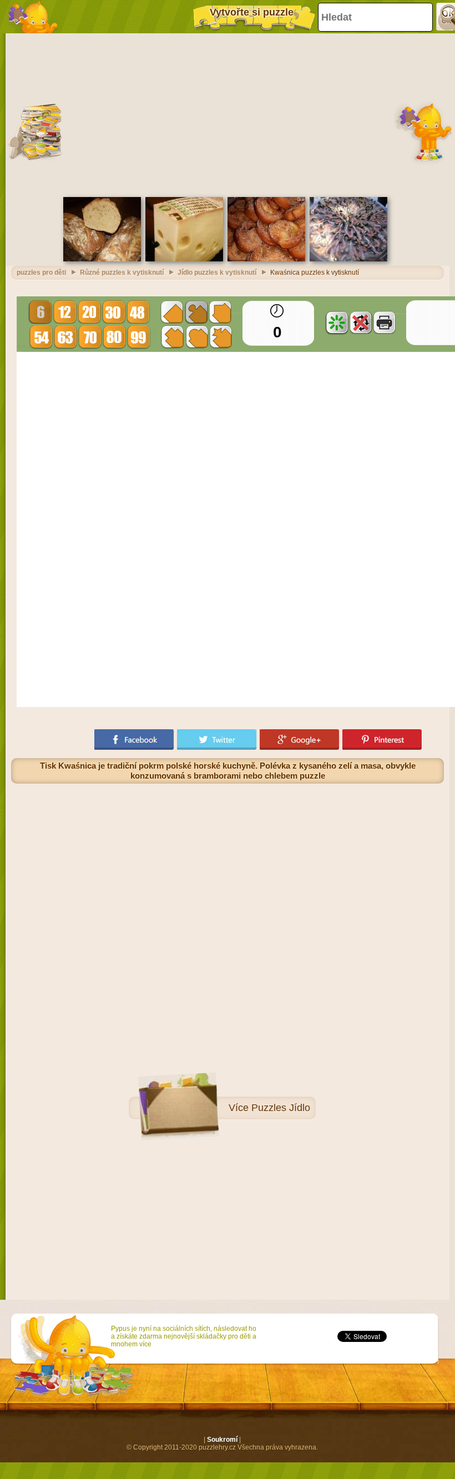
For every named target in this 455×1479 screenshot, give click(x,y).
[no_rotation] (361, 322)
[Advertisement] (227, 113)
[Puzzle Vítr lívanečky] (266, 259)
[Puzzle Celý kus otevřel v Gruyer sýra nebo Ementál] (184, 259)
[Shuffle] (337, 322)
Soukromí (222, 1439)
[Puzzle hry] (33, 16)
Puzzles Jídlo (280, 1107)
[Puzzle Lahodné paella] (348, 259)
